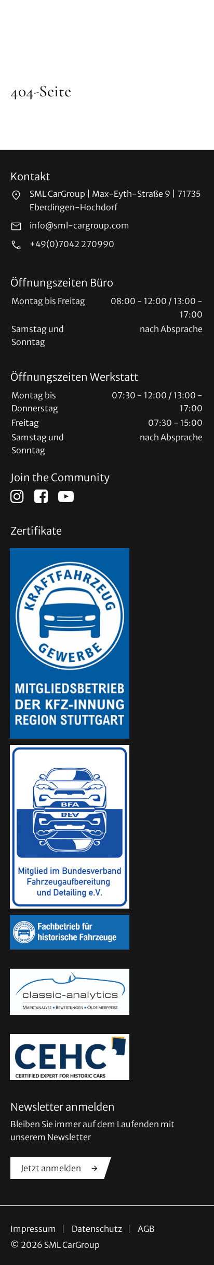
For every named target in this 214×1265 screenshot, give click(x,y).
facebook (41, 496)
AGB (146, 1229)
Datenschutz (97, 1229)
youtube (66, 496)
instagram (17, 496)
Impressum (33, 1229)
